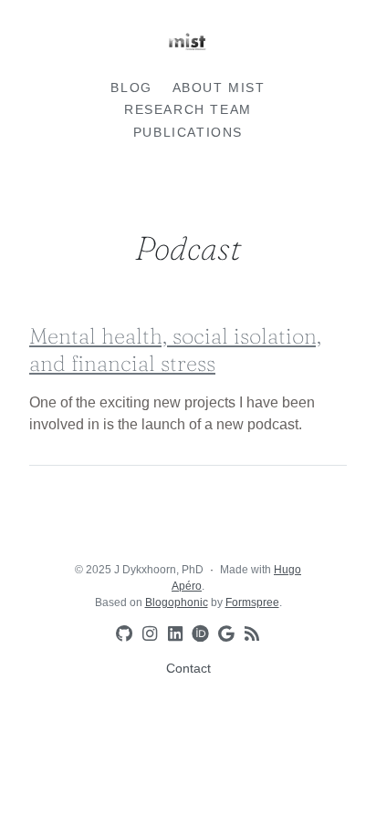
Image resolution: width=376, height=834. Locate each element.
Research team (188, 109)
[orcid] (197, 632)
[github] (120, 634)
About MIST (219, 87)
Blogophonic (176, 602)
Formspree (252, 602)
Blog (130, 87)
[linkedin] (171, 634)
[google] (222, 634)
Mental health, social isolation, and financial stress (175, 349)
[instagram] (146, 634)
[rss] (248, 634)
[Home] (188, 45)
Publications (188, 132)
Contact (188, 668)
